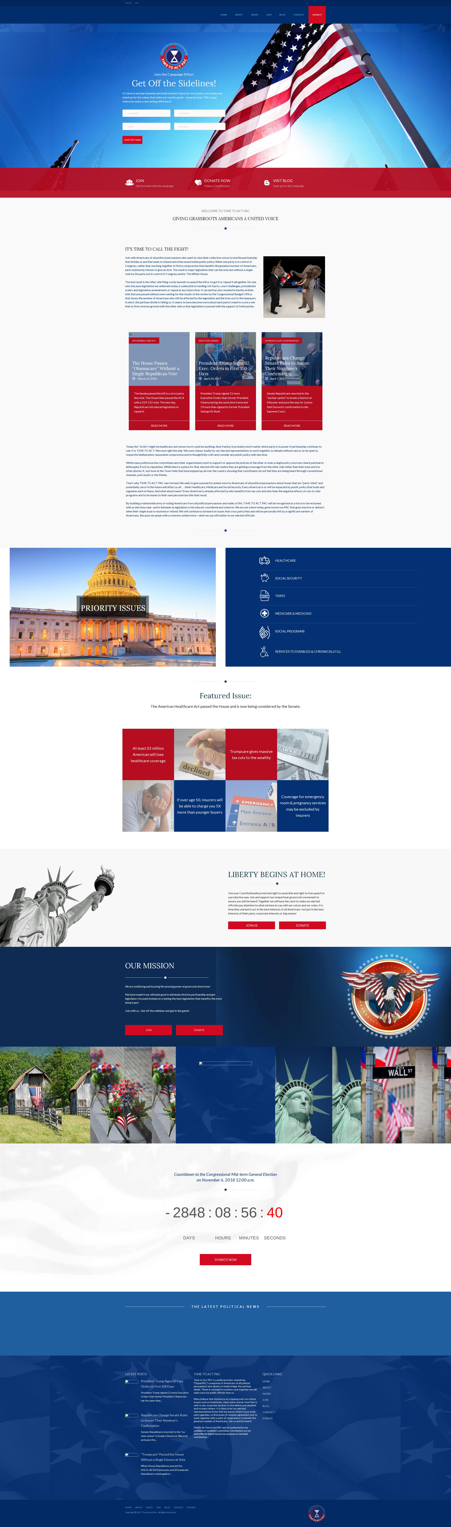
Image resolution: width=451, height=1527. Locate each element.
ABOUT (239, 14)
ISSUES (254, 14)
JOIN (137, 3)
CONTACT (298, 14)
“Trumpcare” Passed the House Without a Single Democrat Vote (225, 381)
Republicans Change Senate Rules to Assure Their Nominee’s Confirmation (159, 381)
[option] (159, 381)
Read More (156, 183)
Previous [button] (123, 383)
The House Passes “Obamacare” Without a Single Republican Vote (292, 381)
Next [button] (327, 383)
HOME (223, 14)
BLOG (282, 14)
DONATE (128, 3)
